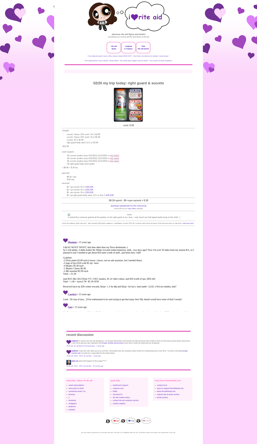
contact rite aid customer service (126, 400)
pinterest (72, 406)
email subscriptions (76, 385)
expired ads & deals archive (168, 394)
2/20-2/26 (89, 187)
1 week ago (100, 346)
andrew (75, 341)
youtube (72, 410)
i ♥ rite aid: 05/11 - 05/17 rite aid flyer (78, 356)
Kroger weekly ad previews (113, 343)
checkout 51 (118, 394)
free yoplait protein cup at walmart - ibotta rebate (101, 60)
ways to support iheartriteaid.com (170, 388)
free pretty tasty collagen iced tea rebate (134, 60)
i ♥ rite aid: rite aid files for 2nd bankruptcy (80, 346)
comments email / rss (77, 391)
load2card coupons (120, 385)
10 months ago (98, 366)
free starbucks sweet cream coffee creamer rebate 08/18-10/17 (110, 56)
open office (132, 208)
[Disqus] (128, 274)
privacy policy (162, 397)
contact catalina (119, 404)
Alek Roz (75, 361)
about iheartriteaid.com (166, 391)
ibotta (115, 391)
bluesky (72, 394)
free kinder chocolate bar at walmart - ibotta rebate (151, 56)
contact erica (162, 385)
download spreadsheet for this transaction (128, 206)
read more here (188, 223)
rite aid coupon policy (121, 397)
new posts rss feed (76, 388)
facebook (72, 400)
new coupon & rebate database (161, 60)
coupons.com (118, 388)
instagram (73, 404)
